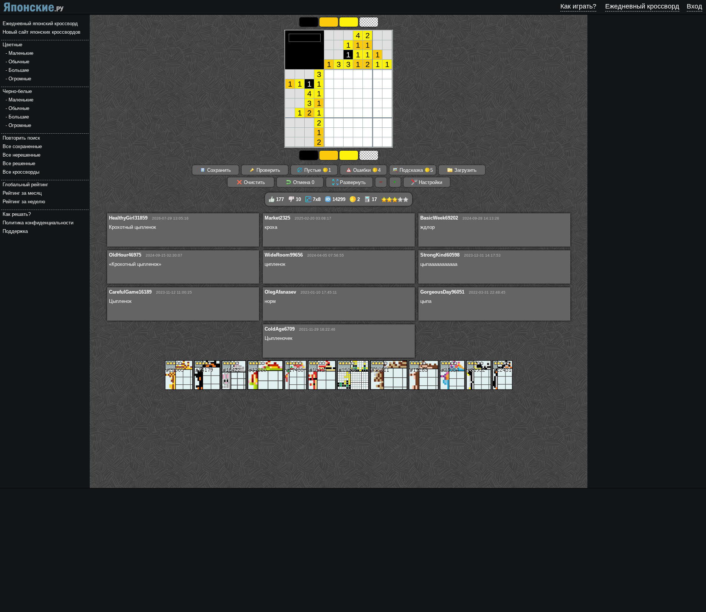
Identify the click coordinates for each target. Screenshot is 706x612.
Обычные (19, 61)
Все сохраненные (22, 146)
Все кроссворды (21, 172)
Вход (694, 6)
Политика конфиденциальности (38, 222)
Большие (19, 70)
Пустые (317, 170)
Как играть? (578, 6)
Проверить (267, 170)
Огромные (20, 78)
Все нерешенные (21, 155)
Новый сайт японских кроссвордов (41, 32)
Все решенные (19, 163)
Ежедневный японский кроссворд (40, 23)
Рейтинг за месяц (22, 193)
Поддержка (15, 231)
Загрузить (465, 170)
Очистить (253, 182)
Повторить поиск (21, 138)
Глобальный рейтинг (25, 184)
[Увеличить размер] (395, 182)
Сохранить (218, 170)
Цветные (12, 44)
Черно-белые (17, 91)
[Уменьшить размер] (381, 182)
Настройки (429, 182)
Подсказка (415, 170)
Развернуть (352, 182)
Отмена (303, 182)
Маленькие (21, 53)
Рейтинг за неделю (24, 201)
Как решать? (17, 214)
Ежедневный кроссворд (642, 6)
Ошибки (366, 170)
